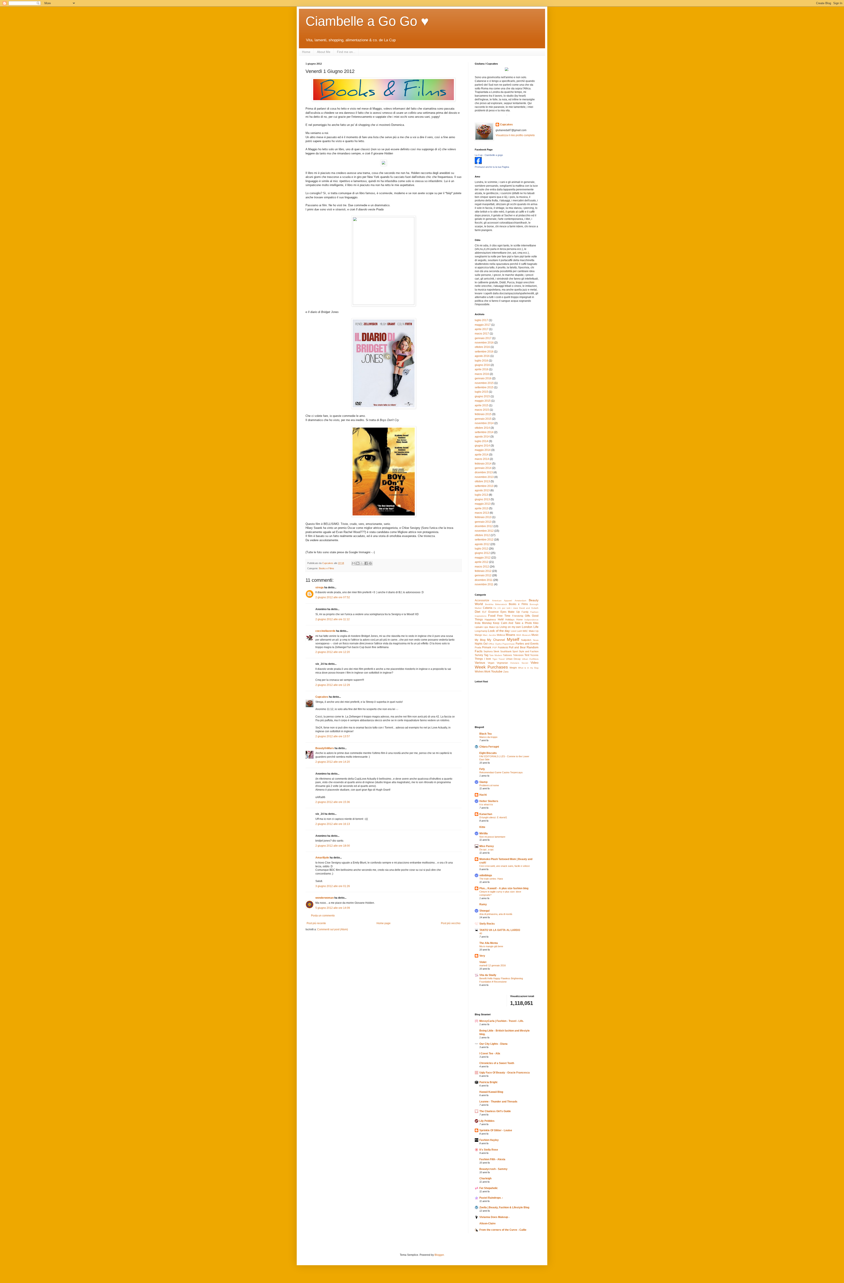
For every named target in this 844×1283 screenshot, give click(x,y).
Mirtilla (483, 833)
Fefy (482, 769)
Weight (513, 667)
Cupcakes (321, 696)
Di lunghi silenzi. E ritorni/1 (493, 817)
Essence (493, 611)
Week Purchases (491, 667)
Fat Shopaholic (488, 1188)
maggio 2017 (483, 324)
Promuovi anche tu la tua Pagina (492, 167)
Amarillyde (322, 857)
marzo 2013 (482, 512)
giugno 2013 (482, 499)
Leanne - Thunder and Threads (498, 1101)
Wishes (479, 671)
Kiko (535, 623)
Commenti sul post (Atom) (332, 929)
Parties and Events (527, 643)
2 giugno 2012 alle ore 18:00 (332, 845)
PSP (494, 647)
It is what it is (486, 804)
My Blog (480, 640)
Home (306, 52)
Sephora (488, 651)
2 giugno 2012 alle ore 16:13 (332, 824)
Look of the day (499, 630)
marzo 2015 (482, 409)
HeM (501, 619)
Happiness (490, 619)
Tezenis (534, 655)
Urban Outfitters (530, 659)
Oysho (498, 644)
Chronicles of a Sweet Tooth (496, 1063)
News (535, 640)
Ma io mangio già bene (491, 946)
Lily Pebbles (487, 1120)
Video (534, 662)
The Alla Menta (488, 943)
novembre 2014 (484, 423)
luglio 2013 (481, 494)
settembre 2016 (484, 351)
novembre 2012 (484, 530)
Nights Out (481, 643)
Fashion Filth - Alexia (492, 1159)
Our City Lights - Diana (493, 1043)
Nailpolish (526, 640)
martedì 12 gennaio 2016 (492, 965)
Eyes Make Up (510, 611)
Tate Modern (495, 655)
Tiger (494, 659)
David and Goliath (528, 608)
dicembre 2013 (484, 472)
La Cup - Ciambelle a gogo (489, 155)
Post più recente (316, 923)
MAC (525, 631)
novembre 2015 (484, 383)
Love (513, 631)
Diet (477, 611)
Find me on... (346, 52)
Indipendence (531, 619)
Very (482, 955)
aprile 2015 (481, 405)
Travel (501, 659)
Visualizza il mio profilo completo (515, 135)
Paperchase (508, 644)
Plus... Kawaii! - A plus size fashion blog (503, 888)
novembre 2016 (484, 342)
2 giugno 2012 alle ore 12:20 (332, 652)
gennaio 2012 (483, 575)
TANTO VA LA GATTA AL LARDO (499, 930)
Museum (526, 635)
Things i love (483, 658)
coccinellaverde (325, 630)
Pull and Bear (517, 647)
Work (487, 671)
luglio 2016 (481, 360)
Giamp (483, 782)
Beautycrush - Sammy (493, 1169)
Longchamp (481, 631)
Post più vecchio (450, 923)
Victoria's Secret (519, 663)
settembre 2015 (484, 387)
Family (525, 612)
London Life (530, 627)
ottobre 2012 (482, 535)
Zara (505, 671)
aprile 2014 (481, 454)
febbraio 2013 (483, 517)
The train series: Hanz (491, 878)
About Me (323, 52)
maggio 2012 (483, 557)
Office (491, 644)
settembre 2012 (484, 539)
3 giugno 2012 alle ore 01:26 (332, 886)
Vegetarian (502, 662)
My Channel (496, 640)
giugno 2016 (482, 365)
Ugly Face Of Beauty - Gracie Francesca (504, 1072)
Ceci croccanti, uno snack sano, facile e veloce (504, 866)
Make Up (533, 631)
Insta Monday (483, 623)
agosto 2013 (482, 490)
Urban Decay (513, 659)
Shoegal (484, 910)
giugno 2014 (482, 445)
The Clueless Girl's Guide (495, 1111)
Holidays (510, 619)
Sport (515, 651)
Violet (482, 962)
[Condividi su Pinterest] (370, 563)
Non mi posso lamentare (492, 836)
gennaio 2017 (483, 338)
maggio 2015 (483, 400)
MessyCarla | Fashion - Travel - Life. (501, 1021)
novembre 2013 (484, 477)
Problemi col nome (489, 785)
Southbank (506, 651)
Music (534, 634)
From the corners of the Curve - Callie (502, 1229)
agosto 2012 (482, 544)
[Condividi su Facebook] (366, 563)
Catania (487, 607)
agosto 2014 (482, 436)
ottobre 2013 (482, 481)
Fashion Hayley (489, 1140)
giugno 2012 (482, 553)
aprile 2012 (481, 562)
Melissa (501, 635)
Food (491, 615)
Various (480, 662)
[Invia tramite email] (353, 563)
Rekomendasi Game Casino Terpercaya (500, 772)
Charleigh (485, 1178)
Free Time (503, 615)
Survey (479, 655)
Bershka (489, 604)
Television (518, 655)
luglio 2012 (481, 548)
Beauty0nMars (324, 748)
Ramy (483, 904)
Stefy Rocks (487, 923)
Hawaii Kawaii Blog (491, 1091)
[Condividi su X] (362, 563)
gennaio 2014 (483, 468)
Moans (510, 634)
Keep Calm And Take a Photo (512, 623)
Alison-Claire (487, 1223)
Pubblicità (503, 647)
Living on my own (510, 627)
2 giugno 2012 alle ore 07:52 (332, 597)
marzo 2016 (482, 374)
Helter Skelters (488, 801)
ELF (484, 612)
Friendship (517, 615)
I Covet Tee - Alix (489, 1053)
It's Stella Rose (488, 1149)
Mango (478, 635)
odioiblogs (485, 875)
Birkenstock (501, 604)
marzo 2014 (482, 459)
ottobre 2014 (482, 427)
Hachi (483, 794)
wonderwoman (324, 897)
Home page (384, 923)
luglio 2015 (481, 391)
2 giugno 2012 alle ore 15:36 (332, 802)
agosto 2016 (482, 356)
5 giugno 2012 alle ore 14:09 (332, 907)
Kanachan (485, 814)
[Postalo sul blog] (358, 563)
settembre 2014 (484, 432)
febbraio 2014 (483, 463)
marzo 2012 (482, 566)
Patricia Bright (488, 1082)
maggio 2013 (483, 503)
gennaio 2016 (483, 378)
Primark (486, 647)
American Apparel (502, 600)
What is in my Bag (528, 668)
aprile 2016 (481, 369)
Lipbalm (479, 627)
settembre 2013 (484, 486)
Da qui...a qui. (486, 849)
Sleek (496, 651)
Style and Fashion (528, 651)
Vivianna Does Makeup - (494, 1217)
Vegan (491, 662)
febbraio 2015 (483, 414)
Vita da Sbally (487, 975)
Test (526, 655)
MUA (518, 635)
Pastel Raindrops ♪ (491, 1197)
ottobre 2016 (482, 347)
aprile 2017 (481, 329)
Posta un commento (323, 915)
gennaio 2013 (483, 521)
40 (480, 933)
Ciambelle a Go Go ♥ (367, 21)
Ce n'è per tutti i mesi (505, 608)
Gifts (527, 615)
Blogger (439, 1254)
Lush (519, 631)
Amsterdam (520, 600)
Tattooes (507, 655)
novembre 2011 (484, 584)
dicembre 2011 (484, 580)
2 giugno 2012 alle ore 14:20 (332, 761)
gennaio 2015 (483, 418)
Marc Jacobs (489, 635)
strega (319, 587)
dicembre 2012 (484, 526)
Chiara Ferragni (489, 746)
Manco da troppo (488, 737)
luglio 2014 (481, 441)
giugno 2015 (482, 396)
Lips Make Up (491, 627)
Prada (478, 647)
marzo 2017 (482, 333)
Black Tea (485, 733)
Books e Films (326, 568)
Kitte (482, 827)
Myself (513, 639)
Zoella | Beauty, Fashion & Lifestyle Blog (504, 1207)
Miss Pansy (486, 846)
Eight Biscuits (488, 753)
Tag (486, 655)
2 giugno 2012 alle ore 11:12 (332, 619)
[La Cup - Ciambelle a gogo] (478, 163)
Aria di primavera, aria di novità (495, 914)
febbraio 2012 (483, 571)
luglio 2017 (481, 320)
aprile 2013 (481, 508)
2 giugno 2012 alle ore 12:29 (332, 685)
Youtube (496, 671)
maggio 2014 (483, 450)
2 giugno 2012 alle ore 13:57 (332, 736)
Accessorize (482, 600)
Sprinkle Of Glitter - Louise (495, 1130)
